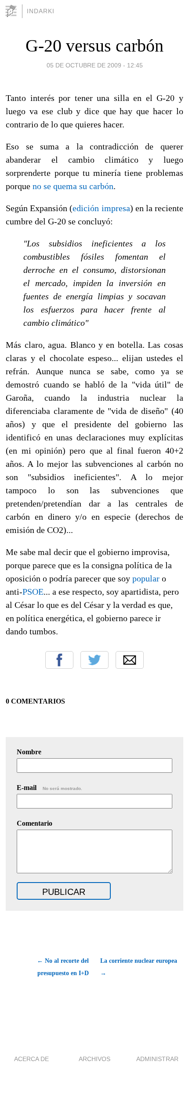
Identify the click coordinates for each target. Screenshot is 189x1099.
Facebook (59, 660)
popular (146, 578)
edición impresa (101, 208)
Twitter (94, 660)
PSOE (33, 591)
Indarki (41, 11)
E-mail (49, 787)
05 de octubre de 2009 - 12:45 (95, 65)
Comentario (34, 823)
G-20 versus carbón (94, 46)
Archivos (94, 1058)
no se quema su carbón (73, 186)
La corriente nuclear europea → (138, 966)
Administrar (157, 1058)
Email (130, 660)
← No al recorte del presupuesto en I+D (62, 966)
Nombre (29, 752)
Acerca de (31, 1058)
